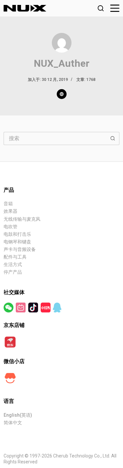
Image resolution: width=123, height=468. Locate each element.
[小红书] (46, 307)
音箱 (8, 203)
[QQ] (57, 307)
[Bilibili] (21, 307)
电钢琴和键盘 (17, 241)
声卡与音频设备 (20, 249)
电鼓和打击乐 (17, 234)
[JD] (10, 341)
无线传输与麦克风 (22, 219)
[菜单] (114, 8)
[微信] (9, 307)
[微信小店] (10, 378)
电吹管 (10, 226)
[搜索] (101, 8)
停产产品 (13, 272)
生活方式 (13, 264)
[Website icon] (62, 94)
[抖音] (33, 307)
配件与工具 (15, 256)
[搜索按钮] (112, 138)
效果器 (10, 211)
